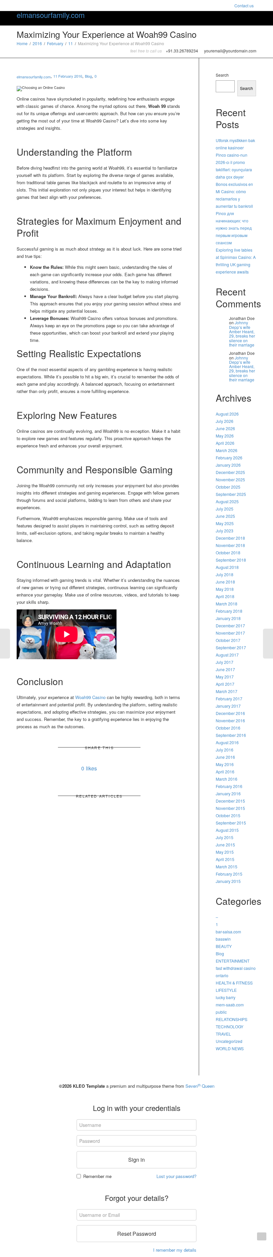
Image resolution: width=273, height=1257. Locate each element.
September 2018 (231, 560)
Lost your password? (176, 1176)
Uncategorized (229, 1041)
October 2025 (228, 487)
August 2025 (227, 501)
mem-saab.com (230, 1004)
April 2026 (225, 443)
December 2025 (230, 472)
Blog (88, 76)
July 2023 (224, 530)
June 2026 (225, 428)
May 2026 (225, 435)
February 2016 (229, 786)
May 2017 (225, 676)
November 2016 (230, 720)
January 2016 (228, 793)
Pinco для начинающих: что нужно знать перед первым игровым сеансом (234, 227)
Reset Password (136, 1233)
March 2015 (226, 866)
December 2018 (230, 538)
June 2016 (225, 757)
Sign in (136, 1159)
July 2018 (224, 574)
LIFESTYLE (226, 990)
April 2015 (225, 859)
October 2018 (228, 552)
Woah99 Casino (90, 697)
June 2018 (225, 582)
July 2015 (224, 837)
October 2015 (228, 815)
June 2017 (225, 669)
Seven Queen (199, 1086)
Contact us (244, 5)
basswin (223, 939)
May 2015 (225, 852)
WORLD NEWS (230, 1048)
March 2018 (226, 603)
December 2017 (230, 625)
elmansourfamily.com (51, 15)
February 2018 (229, 611)
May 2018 (225, 589)
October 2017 (228, 640)
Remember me (97, 1176)
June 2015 (225, 844)
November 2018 (230, 545)
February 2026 (229, 457)
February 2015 (229, 874)
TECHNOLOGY (229, 1026)
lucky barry (225, 997)
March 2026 (226, 450)
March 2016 (226, 779)
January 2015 (228, 881)
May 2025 (225, 523)
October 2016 (228, 728)
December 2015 (230, 801)
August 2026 (227, 414)
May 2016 (225, 764)
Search (222, 75)
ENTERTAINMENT (232, 961)
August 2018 (227, 567)
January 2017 (228, 706)
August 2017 (227, 655)
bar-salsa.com (228, 931)
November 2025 (230, 479)
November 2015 (230, 808)
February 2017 (229, 698)
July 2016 (224, 749)
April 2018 (225, 596)
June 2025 (225, 516)
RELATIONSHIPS (231, 1019)
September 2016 (231, 735)
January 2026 (228, 465)
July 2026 (224, 421)
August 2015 (227, 830)
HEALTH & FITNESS (234, 982)
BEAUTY (224, 946)
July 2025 (224, 508)
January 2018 (228, 618)
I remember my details (174, 1250)
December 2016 (230, 713)
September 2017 (231, 647)
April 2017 (225, 684)
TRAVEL (223, 1034)
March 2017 (226, 691)
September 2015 (231, 822)
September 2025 (231, 494)
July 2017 (224, 662)
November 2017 (230, 633)
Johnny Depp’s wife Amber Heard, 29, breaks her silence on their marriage (242, 333)
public (221, 1012)
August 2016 (227, 742)
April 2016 (225, 771)
